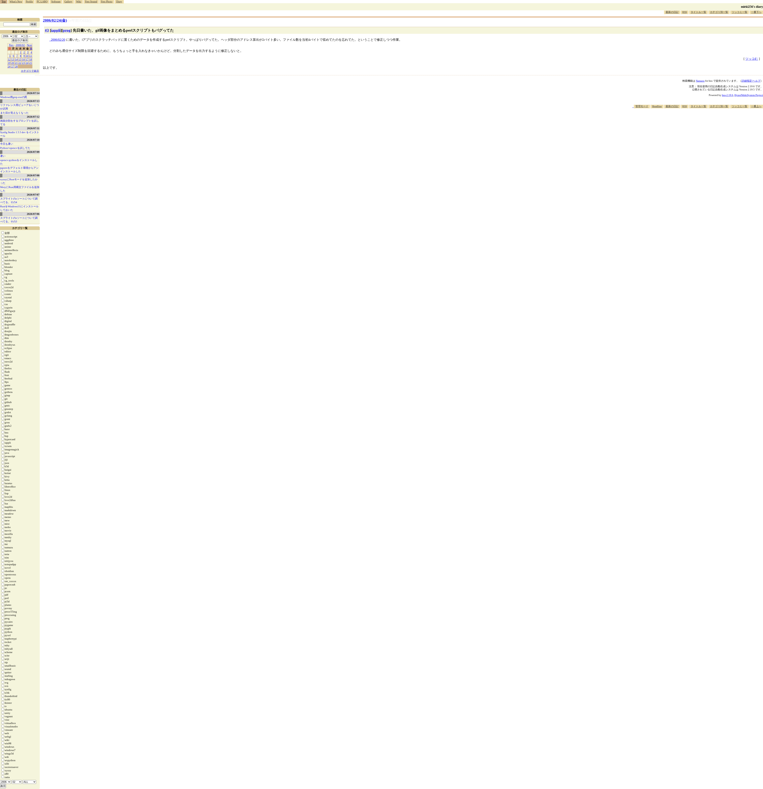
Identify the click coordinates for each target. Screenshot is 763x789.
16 (23, 59)
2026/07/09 (33, 151)
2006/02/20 (58, 39)
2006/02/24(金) (55, 20)
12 (9, 59)
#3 (47, 30)
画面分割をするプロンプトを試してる (19, 122)
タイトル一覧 (698, 12)
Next (29, 45)
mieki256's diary (752, 6)
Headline (657, 106)
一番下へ (756, 12)
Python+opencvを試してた (15, 147)
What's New (16, 1)
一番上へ (756, 106)
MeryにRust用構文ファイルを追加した (19, 189)
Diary (119, 1)
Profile (29, 1)
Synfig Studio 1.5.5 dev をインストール (19, 134)
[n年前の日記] (79, 20)
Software (56, 1)
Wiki (78, 1)
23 (23, 62)
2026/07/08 (33, 175)
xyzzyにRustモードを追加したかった (19, 181)
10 (27, 55)
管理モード (641, 106)
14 (16, 59)
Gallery (68, 1)
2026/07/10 (33, 139)
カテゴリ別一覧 (719, 12)
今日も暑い (6, 143)
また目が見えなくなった (14, 112)
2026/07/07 (33, 194)
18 (30, 59)
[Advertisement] (690, 120)
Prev (11, 45)
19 (9, 62)
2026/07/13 (33, 101)
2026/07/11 (33, 128)
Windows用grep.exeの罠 (13, 97)
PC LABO (42, 1)
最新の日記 (672, 12)
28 (16, 66)
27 (12, 66)
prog (67, 30)
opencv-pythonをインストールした (18, 162)
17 (27, 59)
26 (9, 66)
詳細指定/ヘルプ (751, 80)
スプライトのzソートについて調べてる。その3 (19, 219)
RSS (684, 12)
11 (30, 55)
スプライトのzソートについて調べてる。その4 (19, 200)
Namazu (700, 80)
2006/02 (20, 45)
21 (16, 62)
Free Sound (91, 1)
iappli (55, 30)
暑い (2, 155)
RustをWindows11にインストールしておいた (19, 208)
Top (4, 1)
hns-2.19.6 (727, 95)
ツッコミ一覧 (739, 12)
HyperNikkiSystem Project (748, 95)
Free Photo (106, 1)
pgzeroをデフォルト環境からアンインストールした (19, 169)
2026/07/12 (33, 116)
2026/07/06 (33, 213)
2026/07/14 (33, 93)
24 (27, 62)
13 (12, 59)
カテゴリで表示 (30, 70)
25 (30, 62)
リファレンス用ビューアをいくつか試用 (19, 107)
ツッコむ (751, 58)
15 (19, 59)
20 (12, 62)
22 (19, 62)
